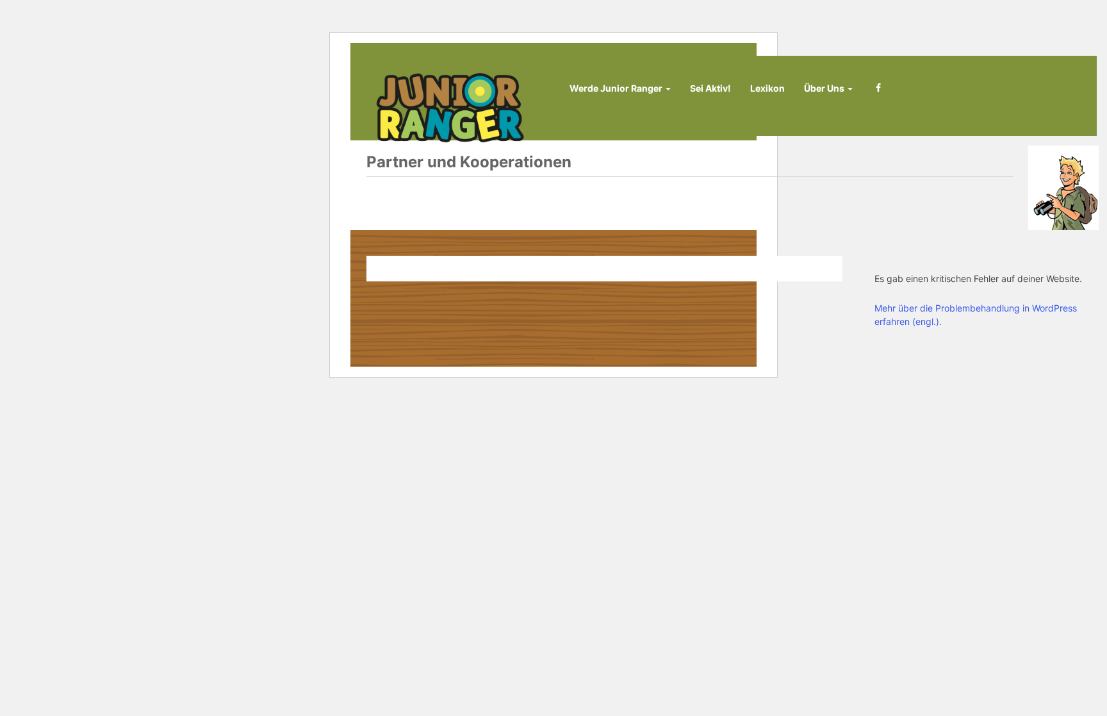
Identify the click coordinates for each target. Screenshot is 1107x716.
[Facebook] (878, 93)
